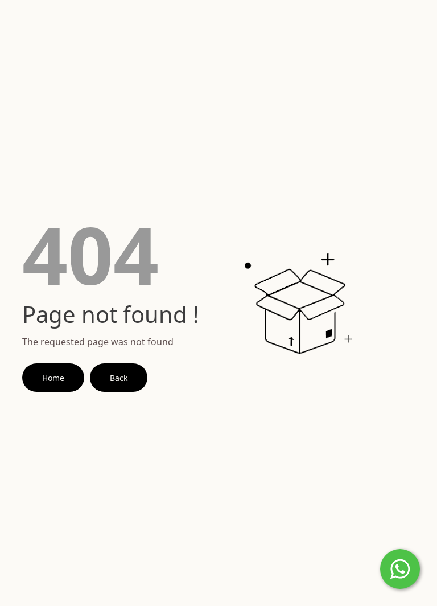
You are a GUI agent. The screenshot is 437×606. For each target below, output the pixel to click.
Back (118, 377)
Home (53, 377)
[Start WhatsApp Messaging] (400, 568)
